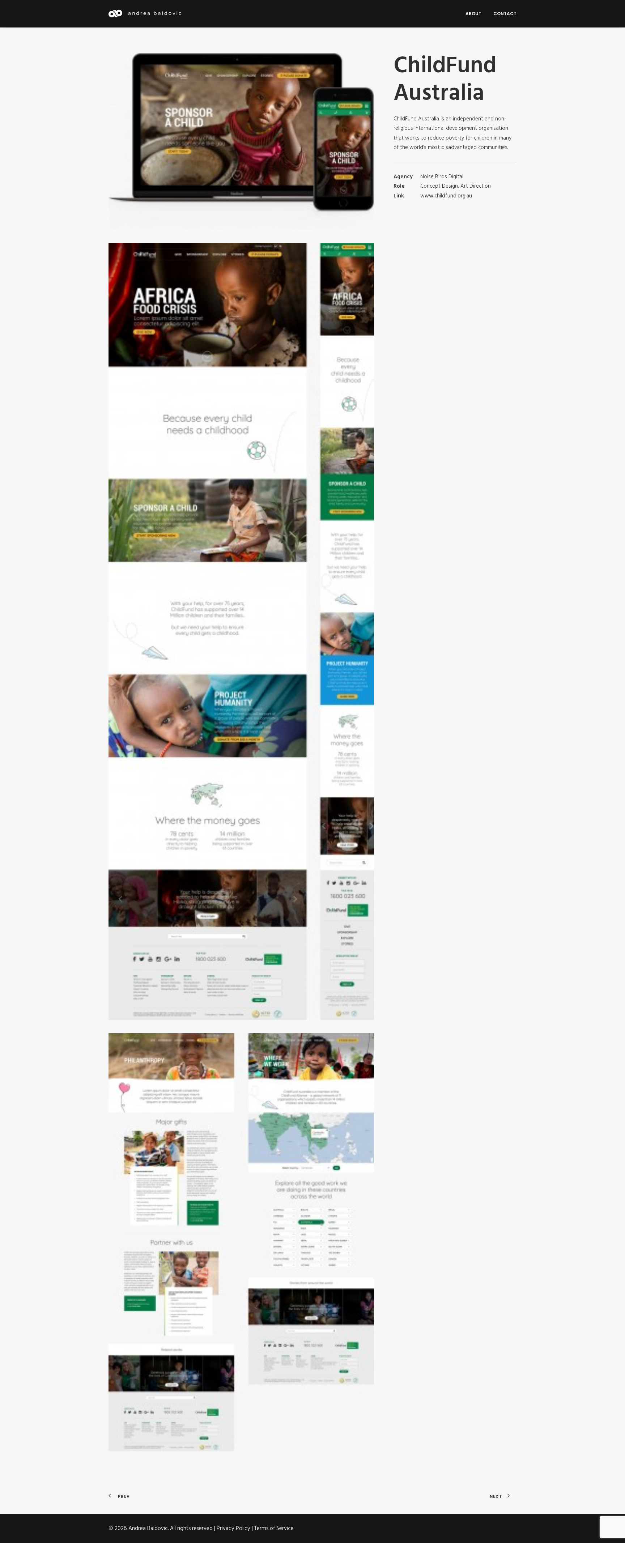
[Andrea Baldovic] (145, 13)
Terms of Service (274, 1528)
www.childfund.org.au (446, 196)
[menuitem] (475, 13)
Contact (504, 13)
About (473, 13)
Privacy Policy (233, 1528)
